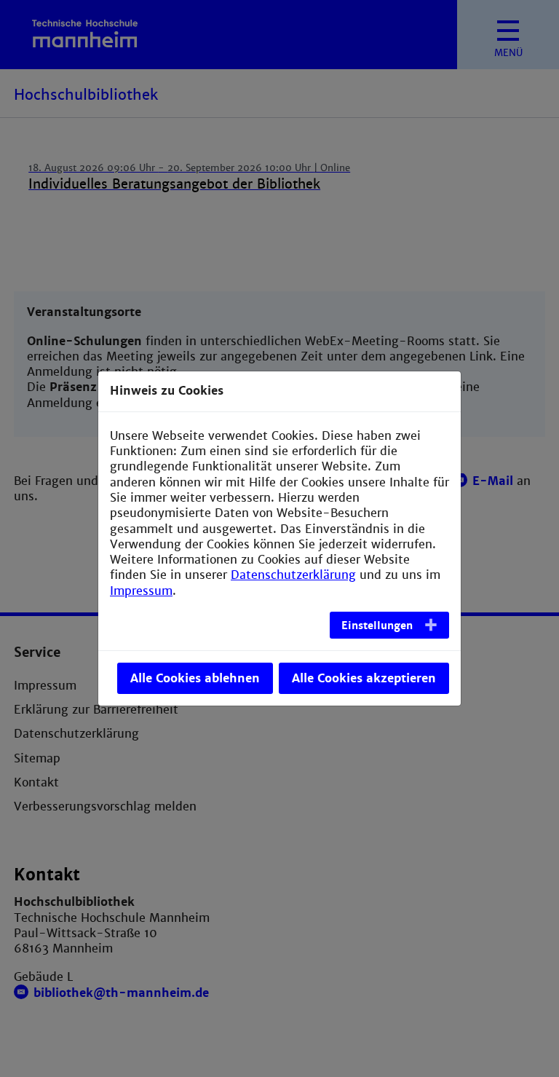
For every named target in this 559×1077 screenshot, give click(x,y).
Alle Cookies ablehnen (195, 678)
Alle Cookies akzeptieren (364, 678)
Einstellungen (377, 625)
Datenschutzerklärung (293, 575)
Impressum (141, 591)
